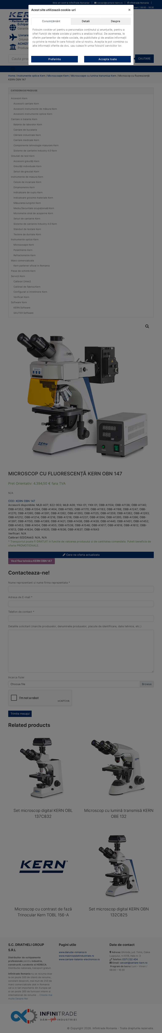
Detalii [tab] (86, 21)
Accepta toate (108, 59)
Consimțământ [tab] (51, 21)
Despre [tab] (115, 21)
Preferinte (54, 59)
